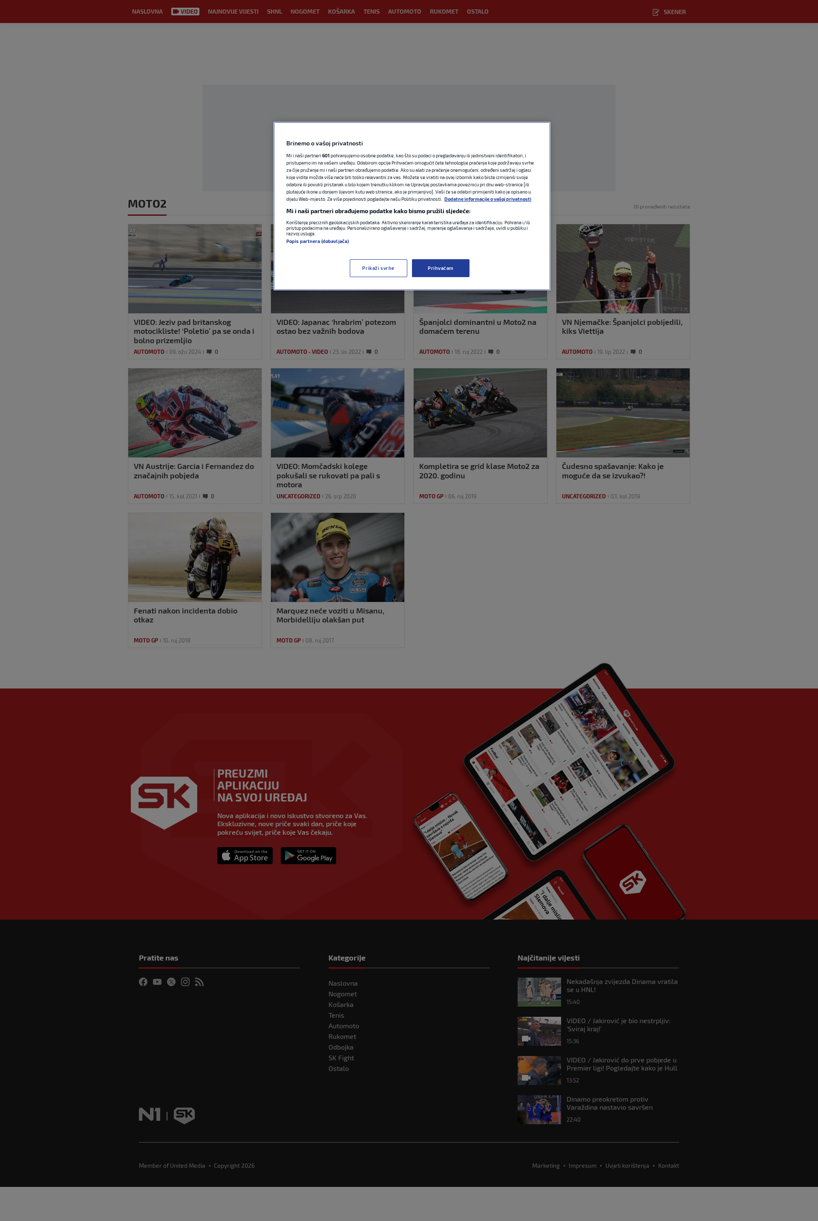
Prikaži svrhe (378, 268)
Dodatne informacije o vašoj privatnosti (487, 199)
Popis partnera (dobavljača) (317, 241)
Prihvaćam (441, 268)
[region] (412, 206)
